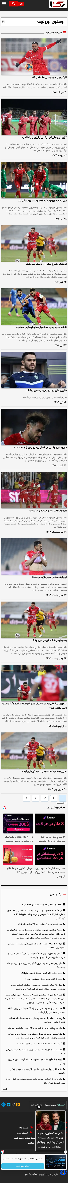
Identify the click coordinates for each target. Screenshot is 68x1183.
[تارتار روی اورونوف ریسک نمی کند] (34, 56)
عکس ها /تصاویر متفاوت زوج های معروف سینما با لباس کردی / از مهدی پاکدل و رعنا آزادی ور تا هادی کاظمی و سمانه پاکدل (50, 1140)
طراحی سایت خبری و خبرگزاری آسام (41, 1174)
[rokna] (58, 4)
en (21, 4)
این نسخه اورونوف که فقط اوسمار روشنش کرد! (42, 201)
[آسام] (63, 1174)
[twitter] (8, 1105)
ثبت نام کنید (22, 1166)
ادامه (4, 1089)
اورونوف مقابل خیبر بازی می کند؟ (49, 577)
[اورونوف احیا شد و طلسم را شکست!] (34, 490)
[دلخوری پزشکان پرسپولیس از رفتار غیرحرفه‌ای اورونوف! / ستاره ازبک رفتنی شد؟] (34, 683)
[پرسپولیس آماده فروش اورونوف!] (34, 620)
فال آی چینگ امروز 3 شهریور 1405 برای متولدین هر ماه (35, 1028)
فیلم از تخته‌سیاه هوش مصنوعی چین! (43, 979)
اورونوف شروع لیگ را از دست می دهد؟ (46, 264)
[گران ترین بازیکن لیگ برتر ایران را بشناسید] (34, 117)
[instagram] (12, 1105)
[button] (4, 4)
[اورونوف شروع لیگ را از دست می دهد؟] (34, 243)
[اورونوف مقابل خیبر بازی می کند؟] (34, 556)
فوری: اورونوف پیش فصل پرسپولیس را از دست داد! (40, 447)
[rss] (17, 1105)
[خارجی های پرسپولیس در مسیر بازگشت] (34, 370)
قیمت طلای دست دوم (25, 1138)
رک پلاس (55, 895)
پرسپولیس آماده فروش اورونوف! (50, 640)
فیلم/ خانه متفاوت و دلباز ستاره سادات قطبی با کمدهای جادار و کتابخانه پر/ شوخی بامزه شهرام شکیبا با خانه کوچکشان (36, 914)
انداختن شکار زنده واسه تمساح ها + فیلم (42, 904)
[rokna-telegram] (3, 1105)
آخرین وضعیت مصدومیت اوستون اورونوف (44, 771)
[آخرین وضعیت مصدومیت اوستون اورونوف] (34, 750)
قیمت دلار (23, 1128)
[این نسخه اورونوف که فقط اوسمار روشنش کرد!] (34, 180)
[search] (13, 3)
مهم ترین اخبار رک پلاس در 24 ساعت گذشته (40, 924)
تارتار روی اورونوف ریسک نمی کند (49, 77)
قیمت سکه (22, 1133)
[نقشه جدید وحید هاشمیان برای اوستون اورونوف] (34, 306)
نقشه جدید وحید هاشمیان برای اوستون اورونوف (41, 327)
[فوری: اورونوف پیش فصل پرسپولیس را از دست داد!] (34, 427)
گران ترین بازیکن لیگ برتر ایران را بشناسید (44, 137)
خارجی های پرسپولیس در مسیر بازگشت (46, 390)
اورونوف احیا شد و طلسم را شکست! (48, 511)
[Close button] (65, 1152)
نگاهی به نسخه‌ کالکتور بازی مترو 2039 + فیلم (39, 1043)
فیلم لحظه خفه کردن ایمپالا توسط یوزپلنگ (41, 973)
